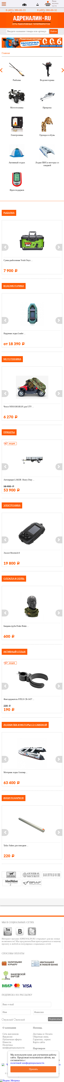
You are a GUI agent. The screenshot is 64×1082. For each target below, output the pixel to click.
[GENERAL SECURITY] (31, 875)
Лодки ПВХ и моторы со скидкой (47, 164)
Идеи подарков (17, 190)
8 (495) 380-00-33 (16, 10)
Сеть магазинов (11, 1034)
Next (63, 70)
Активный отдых (17, 162)
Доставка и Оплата (42, 1034)
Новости (7, 1042)
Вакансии (7, 1036)
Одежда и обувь (47, 135)
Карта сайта (39, 1042)
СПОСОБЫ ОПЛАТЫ (13, 953)
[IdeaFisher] (11, 883)
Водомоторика (47, 80)
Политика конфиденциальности (14, 1046)
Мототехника (16, 107)
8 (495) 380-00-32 (47, 10)
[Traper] (51, 875)
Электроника (17, 135)
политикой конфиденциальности (27, 1063)
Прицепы (47, 107)
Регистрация (41, 4)
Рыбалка (17, 80)
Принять (33, 1069)
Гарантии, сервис (42, 1039)
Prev (1, 70)
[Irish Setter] (11, 875)
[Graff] (32, 883)
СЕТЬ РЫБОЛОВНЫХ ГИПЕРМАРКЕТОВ (32, 20)
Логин (37, 4)
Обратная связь (40, 1036)
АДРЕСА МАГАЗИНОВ (24, 5)
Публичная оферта (12, 1039)
